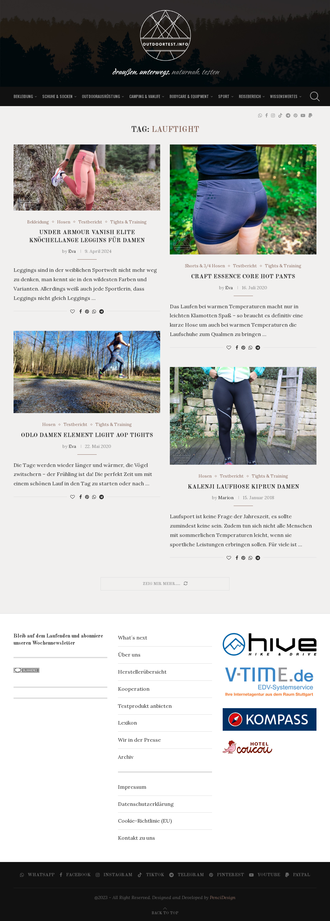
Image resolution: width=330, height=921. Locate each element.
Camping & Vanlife (144, 96)
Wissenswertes (283, 96)
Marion (226, 497)
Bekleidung (23, 96)
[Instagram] (273, 115)
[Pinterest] (295, 115)
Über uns (129, 654)
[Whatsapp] (260, 115)
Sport (223, 96)
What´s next (132, 637)
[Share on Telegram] (101, 311)
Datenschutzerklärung (146, 804)
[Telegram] (288, 115)
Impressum (132, 787)
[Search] (313, 96)
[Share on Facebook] (80, 311)
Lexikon (127, 722)
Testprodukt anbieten (145, 706)
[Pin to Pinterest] (87, 311)
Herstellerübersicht (142, 671)
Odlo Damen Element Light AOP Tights (87, 435)
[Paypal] (310, 115)
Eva (72, 251)
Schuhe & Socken (57, 96)
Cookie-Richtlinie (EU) (145, 820)
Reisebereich (250, 96)
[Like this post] (72, 311)
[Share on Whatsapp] (94, 311)
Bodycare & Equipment (189, 96)
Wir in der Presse (139, 740)
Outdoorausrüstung (101, 96)
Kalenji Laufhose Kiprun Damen (243, 487)
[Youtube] (303, 115)
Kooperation (134, 689)
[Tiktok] (280, 115)
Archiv (125, 757)
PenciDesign (223, 897)
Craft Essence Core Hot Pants (243, 277)
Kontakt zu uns (136, 838)
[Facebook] (266, 115)
